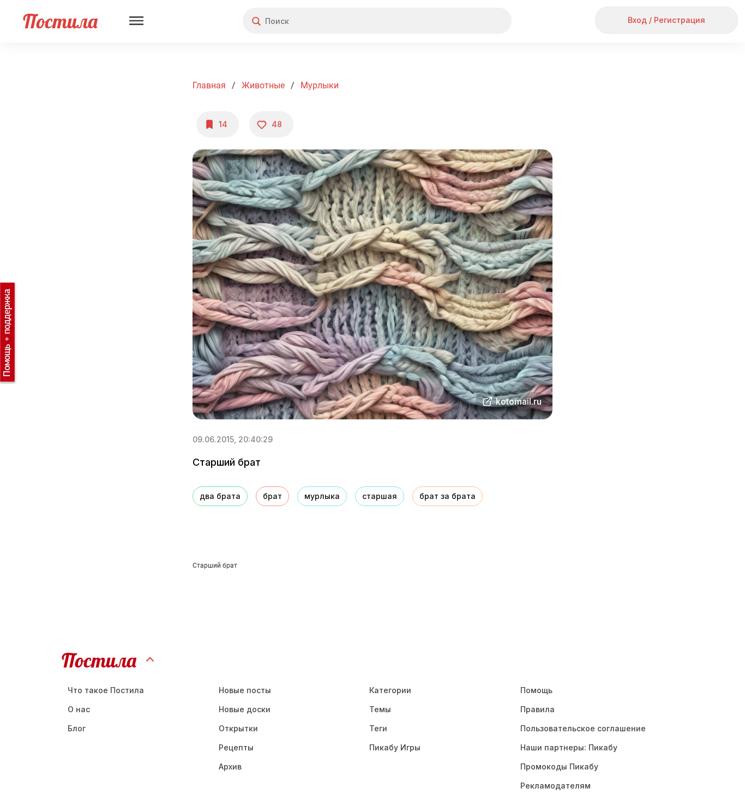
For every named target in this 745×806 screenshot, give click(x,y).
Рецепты (236, 747)
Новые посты (245, 690)
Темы (380, 709)
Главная (209, 85)
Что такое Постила (106, 690)
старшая (379, 496)
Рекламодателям (555, 785)
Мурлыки (320, 85)
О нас (79, 709)
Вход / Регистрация (666, 20)
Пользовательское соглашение (583, 728)
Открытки (238, 728)
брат (272, 496)
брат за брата (447, 496)
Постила (60, 21)
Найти (462, 21)
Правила (537, 709)
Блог (77, 728)
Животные (263, 85)
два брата (220, 496)
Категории (390, 690)
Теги (378, 728)
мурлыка (322, 496)
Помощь (536, 690)
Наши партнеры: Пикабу (568, 747)
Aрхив (230, 766)
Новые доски (245, 709)
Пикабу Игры (394, 747)
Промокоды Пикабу (559, 766)
